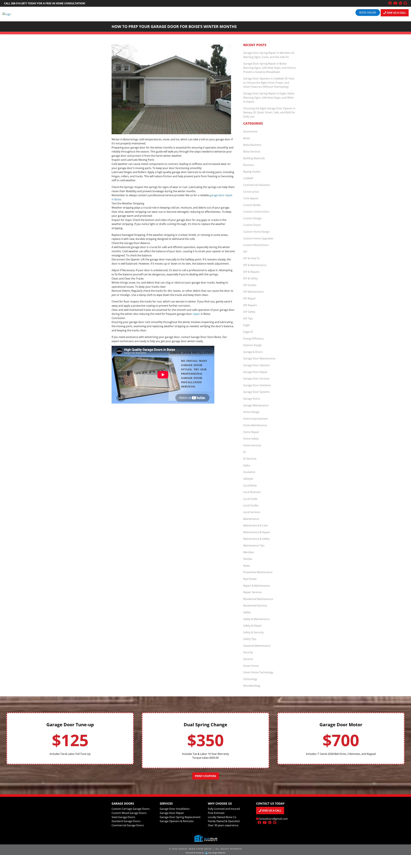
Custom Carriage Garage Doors (131, 809)
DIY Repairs (250, 305)
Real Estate (250, 579)
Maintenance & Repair (256, 532)
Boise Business (252, 145)
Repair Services (252, 592)
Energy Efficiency (253, 338)
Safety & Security (253, 632)
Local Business (252, 492)
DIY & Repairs (251, 272)
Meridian (248, 552)
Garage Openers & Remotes (177, 821)
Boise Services (251, 151)
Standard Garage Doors (126, 821)
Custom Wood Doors (256, 245)
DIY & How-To (251, 258)
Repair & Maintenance (256, 585)
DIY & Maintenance (254, 265)
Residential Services (255, 605)
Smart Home (251, 665)
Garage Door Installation (175, 809)
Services (248, 659)
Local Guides (251, 505)
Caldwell (248, 178)
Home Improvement (255, 418)
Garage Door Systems (256, 392)
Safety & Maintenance (256, 619)
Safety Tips (249, 639)
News (246, 565)
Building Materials (254, 158)
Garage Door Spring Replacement (180, 817)
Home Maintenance (255, 425)
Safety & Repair (252, 625)
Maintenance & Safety (256, 539)
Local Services (251, 512)
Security (248, 652)
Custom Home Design (256, 231)
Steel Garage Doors (123, 817)
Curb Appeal (250, 198)
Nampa (247, 559)
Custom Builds (252, 205)
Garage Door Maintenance (259, 358)
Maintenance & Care (255, 525)
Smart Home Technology (258, 672)
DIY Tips (248, 318)
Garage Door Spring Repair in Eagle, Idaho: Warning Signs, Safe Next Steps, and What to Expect (269, 97)
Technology (250, 679)
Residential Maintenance (258, 599)
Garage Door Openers (256, 365)
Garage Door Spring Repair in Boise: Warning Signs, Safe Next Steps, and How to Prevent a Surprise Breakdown (269, 68)
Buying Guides (252, 171)
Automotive (250, 131)
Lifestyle (248, 478)
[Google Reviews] (405, 3)
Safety (247, 612)
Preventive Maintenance (257, 572)
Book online (367, 12)
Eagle (246, 325)
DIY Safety (249, 312)
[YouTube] (395, 3)
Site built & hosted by (205, 852)
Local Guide (250, 499)
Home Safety (251, 438)
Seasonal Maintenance (257, 645)
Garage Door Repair (255, 372)
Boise (246, 138)
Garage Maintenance (255, 405)
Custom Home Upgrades (258, 238)
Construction (251, 191)
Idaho (246, 465)
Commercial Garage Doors (128, 825)
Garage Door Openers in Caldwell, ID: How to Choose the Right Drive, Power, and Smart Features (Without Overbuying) (268, 82)
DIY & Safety (250, 278)
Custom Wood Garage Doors (129, 813)
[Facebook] (390, 3)
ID (244, 452)
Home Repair (251, 432)
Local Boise (250, 485)
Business (248, 165)
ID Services (249, 458)
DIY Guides (249, 285)
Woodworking (251, 685)
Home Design (251, 412)
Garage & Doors (253, 352)
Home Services (252, 445)
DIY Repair (249, 298)
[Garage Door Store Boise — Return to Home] (6, 14)
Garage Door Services (256, 378)
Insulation (249, 472)
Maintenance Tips (254, 545)
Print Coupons (205, 776)
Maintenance (251, 519)
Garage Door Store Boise (195, 849)
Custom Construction (256, 211)
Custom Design (252, 218)
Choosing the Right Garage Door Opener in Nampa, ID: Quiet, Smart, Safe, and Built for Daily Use (269, 112)
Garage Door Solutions (257, 385)
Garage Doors (251, 398)
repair (196, 314)
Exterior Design (252, 345)
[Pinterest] (400, 3)
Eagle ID (248, 332)
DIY (245, 251)
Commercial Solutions (256, 185)
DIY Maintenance (253, 291)
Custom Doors (252, 225)
